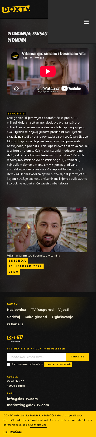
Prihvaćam (12, 432)
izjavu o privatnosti (58, 364)
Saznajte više (38, 425)
